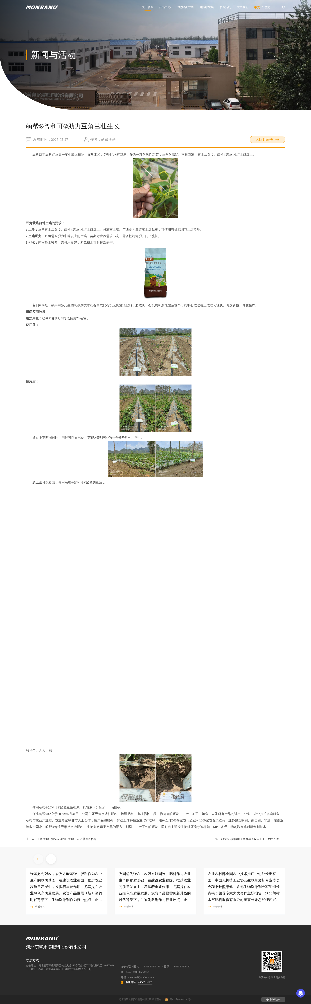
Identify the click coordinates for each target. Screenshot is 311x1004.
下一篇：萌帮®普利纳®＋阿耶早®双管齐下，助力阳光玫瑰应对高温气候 (247, 839)
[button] (51, 859)
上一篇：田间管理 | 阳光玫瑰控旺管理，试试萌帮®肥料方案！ (63, 839)
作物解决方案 (185, 7)
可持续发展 (206, 7)
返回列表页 (264, 139)
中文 (257, 7)
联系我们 (242, 7)
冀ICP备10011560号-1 (181, 999)
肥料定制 (225, 7)
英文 (267, 7)
